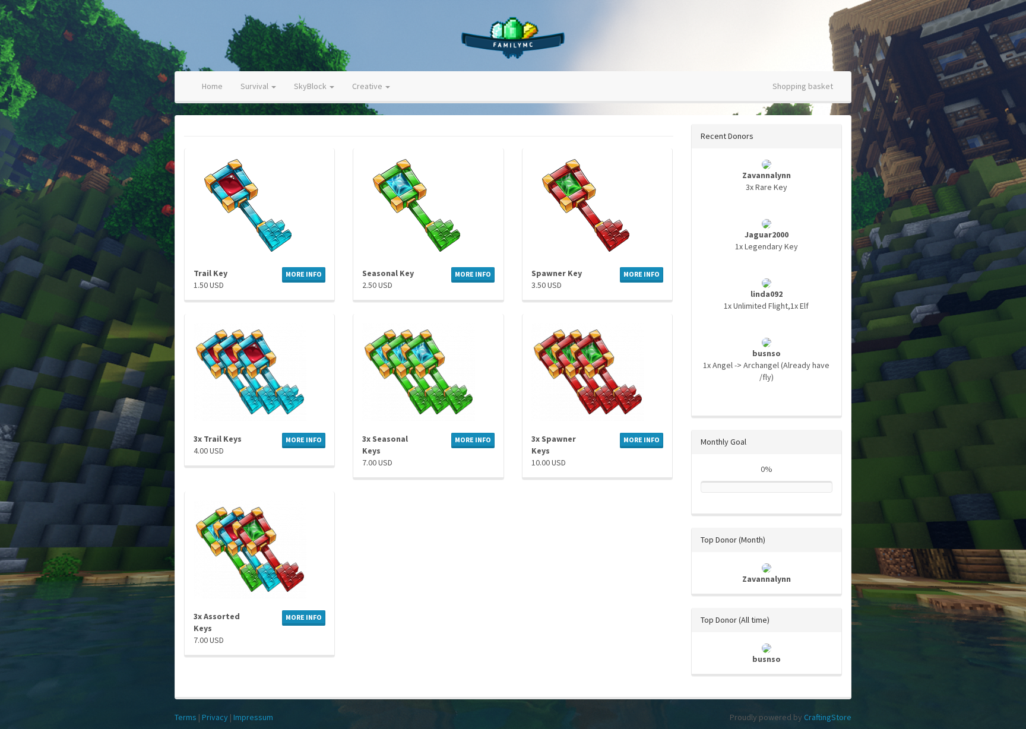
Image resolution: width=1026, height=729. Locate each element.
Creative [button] (368, 86)
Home (212, 86)
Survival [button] (255, 86)
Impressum (253, 717)
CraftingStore (827, 717)
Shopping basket (802, 86)
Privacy (215, 717)
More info (304, 274)
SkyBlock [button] (311, 86)
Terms (186, 717)
